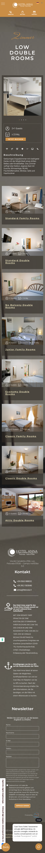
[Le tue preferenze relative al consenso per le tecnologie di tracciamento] (2, 639)
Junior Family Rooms (20, 349)
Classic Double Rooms (21, 478)
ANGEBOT (34, 14)
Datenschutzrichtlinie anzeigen (15, 781)
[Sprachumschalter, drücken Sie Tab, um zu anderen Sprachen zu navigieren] (39, 3)
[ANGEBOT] (34, 12)
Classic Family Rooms (20, 436)
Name (8, 725)
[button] (7, 97)
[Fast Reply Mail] (36, 815)
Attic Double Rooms (19, 520)
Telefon (8, 748)
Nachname (10, 733)
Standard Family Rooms (22, 218)
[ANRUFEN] (10, 12)
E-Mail (8, 741)
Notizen (9, 756)
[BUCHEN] (22, 12)
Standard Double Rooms (17, 261)
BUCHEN (22, 14)
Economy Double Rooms (17, 392)
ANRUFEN (10, 14)
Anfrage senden (22, 806)
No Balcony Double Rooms (19, 306)
